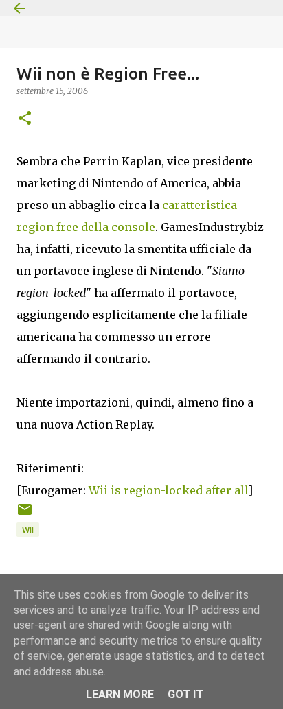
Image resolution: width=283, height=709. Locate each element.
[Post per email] (24, 514)
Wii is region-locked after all (168, 490)
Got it (185, 694)
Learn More (120, 694)
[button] (24, 119)
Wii (28, 529)
